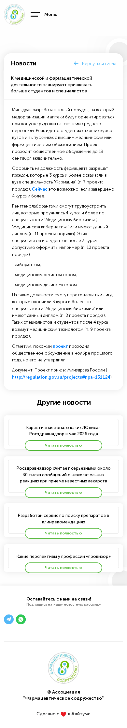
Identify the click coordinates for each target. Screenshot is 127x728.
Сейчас (40, 189)
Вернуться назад (99, 63)
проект (60, 346)
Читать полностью (63, 445)
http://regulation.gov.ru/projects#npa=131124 (61, 377)
